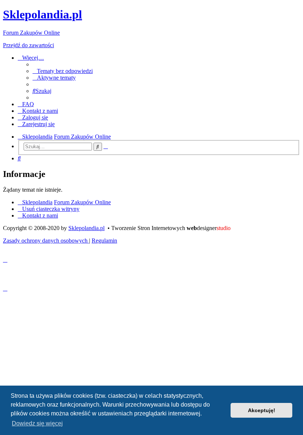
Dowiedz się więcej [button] (37, 423)
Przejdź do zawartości (28, 45)
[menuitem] (63, 71)
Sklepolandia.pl (86, 228)
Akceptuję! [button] (261, 410)
